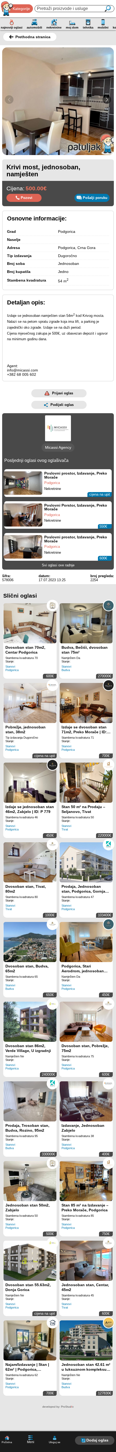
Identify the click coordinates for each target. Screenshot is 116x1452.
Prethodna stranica (32, 37)
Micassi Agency (58, 447)
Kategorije (21, 8)
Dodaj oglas (97, 1440)
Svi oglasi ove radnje (58, 565)
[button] (107, 99)
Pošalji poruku (95, 198)
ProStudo (67, 1406)
